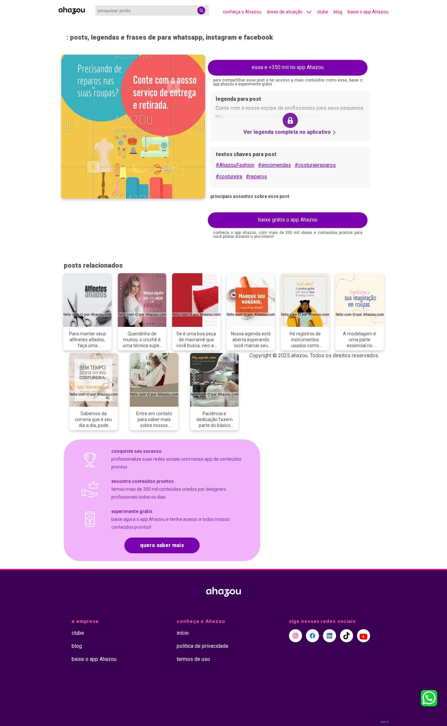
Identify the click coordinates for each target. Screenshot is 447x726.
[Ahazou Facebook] (312, 635)
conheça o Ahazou (242, 11)
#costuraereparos (315, 165)
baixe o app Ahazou (368, 11)
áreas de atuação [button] (285, 11)
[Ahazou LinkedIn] (329, 635)
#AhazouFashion (235, 165)
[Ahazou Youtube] (363, 635)
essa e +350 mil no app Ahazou (288, 67)
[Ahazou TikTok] (346, 635)
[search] (201, 10)
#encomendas (274, 165)
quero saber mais (162, 545)
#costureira (229, 176)
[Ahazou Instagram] (295, 635)
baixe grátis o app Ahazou (287, 220)
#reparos (256, 176)
